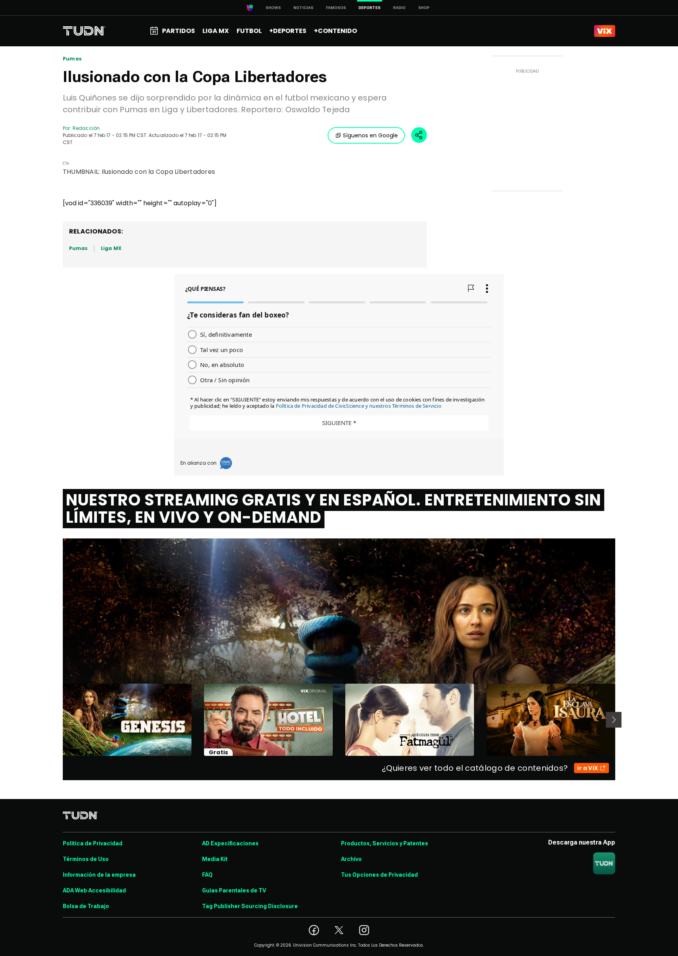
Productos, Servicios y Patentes (384, 843)
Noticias (303, 7)
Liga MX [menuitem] (215, 30)
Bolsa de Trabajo (86, 906)
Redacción (86, 128)
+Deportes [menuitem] (287, 30)
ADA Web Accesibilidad (94, 890)
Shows (273, 7)
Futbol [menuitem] (249, 30)
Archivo (351, 859)
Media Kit (215, 859)
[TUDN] (84, 31)
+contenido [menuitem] (335, 30)
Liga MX (111, 248)
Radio (399, 7)
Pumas (72, 59)
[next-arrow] (614, 720)
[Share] (419, 135)
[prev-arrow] (57, 720)
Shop (424, 7)
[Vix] (604, 31)
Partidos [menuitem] (178, 30)
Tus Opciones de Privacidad (379, 875)
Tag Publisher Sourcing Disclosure (250, 906)
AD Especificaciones (230, 843)
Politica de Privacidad (92, 843)
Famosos (336, 7)
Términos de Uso (86, 859)
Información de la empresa (99, 875)
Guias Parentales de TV (234, 890)
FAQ (207, 875)
